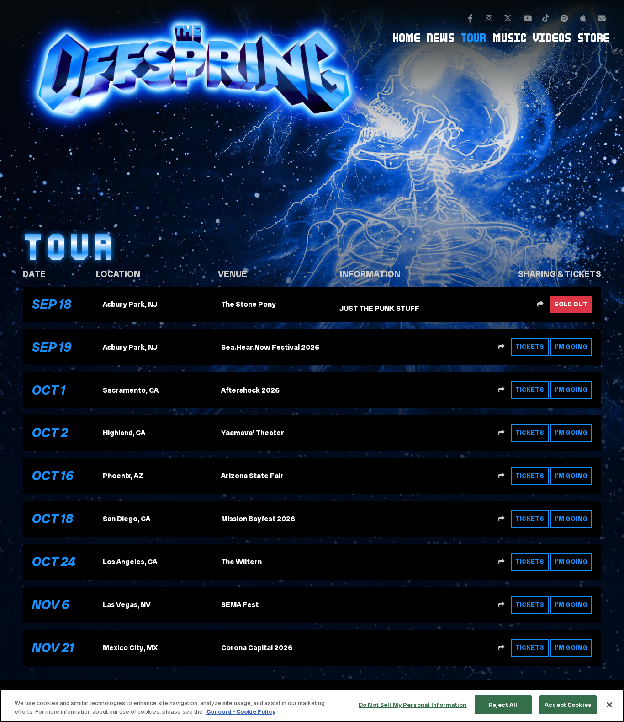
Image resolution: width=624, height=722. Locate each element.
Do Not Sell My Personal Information (413, 705)
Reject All (503, 705)
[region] (312, 706)
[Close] (609, 705)
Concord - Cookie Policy (240, 712)
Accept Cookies (568, 705)
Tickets (529, 346)
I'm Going (571, 346)
